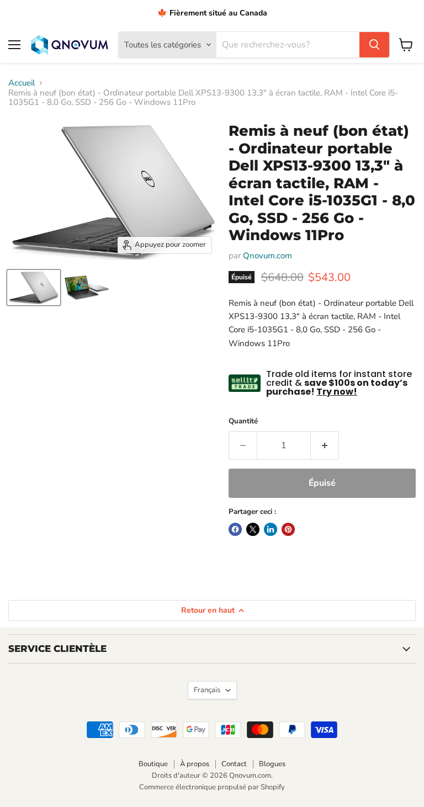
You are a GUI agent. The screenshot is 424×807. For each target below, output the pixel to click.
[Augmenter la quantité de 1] (325, 445)
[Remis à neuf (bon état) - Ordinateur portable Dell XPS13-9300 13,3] (33, 287)
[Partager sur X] (252, 529)
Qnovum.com (267, 255)
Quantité (243, 421)
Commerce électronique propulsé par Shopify (212, 787)
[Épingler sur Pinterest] (288, 529)
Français (207, 690)
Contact (234, 764)
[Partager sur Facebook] (235, 529)
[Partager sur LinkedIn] (270, 529)
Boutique (153, 764)
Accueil (21, 83)
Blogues (272, 764)
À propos (194, 764)
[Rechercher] (374, 44)
